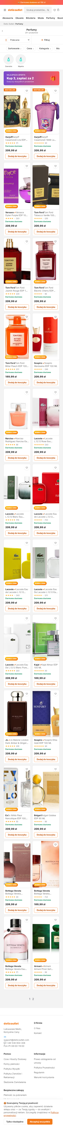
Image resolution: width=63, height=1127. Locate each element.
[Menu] (5, 10)
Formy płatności (11, 1064)
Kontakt (38, 1033)
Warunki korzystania (44, 1077)
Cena (30, 48)
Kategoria (45, 48)
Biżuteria (30, 18)
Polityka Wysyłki (12, 1068)
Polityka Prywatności (44, 1067)
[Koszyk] (58, 10)
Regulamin (39, 1072)
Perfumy (50, 18)
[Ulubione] (55, 10)
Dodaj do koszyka (17, 156)
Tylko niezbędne (14, 1121)
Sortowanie (15, 48)
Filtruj (45, 40)
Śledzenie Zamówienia (15, 1082)
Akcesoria (7, 18)
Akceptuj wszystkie (40, 1121)
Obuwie (19, 18)
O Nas (37, 1028)
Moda (41, 18)
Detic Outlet (9, 24)
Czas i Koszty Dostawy (15, 1059)
